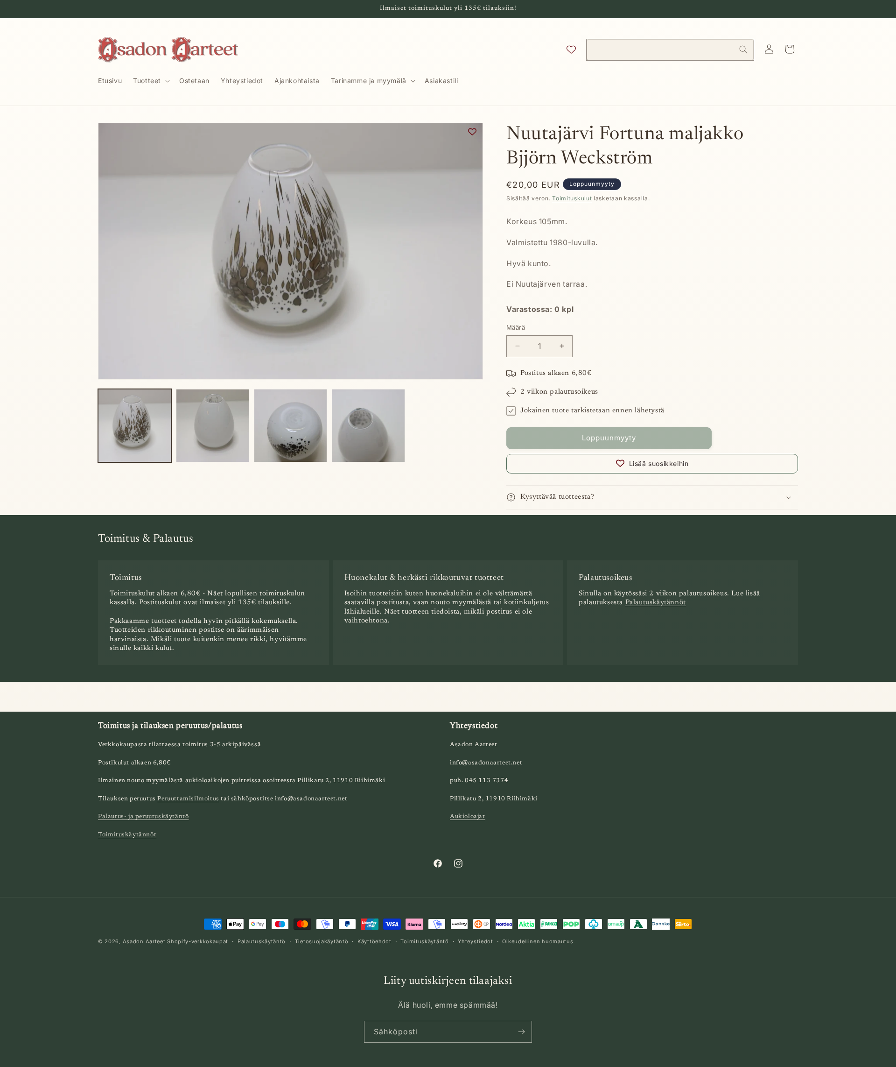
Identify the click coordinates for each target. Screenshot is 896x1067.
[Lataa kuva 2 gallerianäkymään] (212, 425)
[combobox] (670, 49)
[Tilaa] (521, 1032)
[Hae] (743, 49)
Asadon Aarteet (144, 941)
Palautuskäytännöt (655, 602)
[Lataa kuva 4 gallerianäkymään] (368, 425)
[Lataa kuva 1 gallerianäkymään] (134, 425)
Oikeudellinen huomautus (537, 941)
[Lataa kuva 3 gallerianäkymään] (290, 425)
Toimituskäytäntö (424, 941)
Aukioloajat (467, 816)
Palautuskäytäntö (262, 941)
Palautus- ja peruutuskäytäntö (143, 816)
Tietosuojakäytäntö (322, 941)
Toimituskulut (572, 198)
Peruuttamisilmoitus (188, 799)
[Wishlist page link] (571, 49)
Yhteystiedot (475, 941)
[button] (150, 81)
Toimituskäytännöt (127, 835)
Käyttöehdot (374, 941)
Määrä (515, 327)
